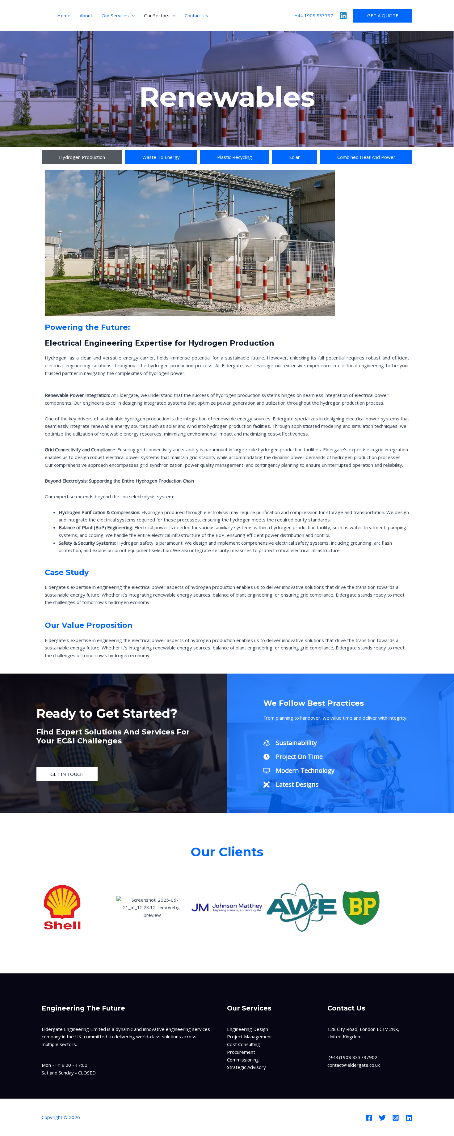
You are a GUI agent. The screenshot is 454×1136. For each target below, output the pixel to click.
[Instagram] (395, 1117)
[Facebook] (369, 1117)
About (86, 15)
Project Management (249, 1036)
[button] (132, 15)
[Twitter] (382, 1117)
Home (63, 15)
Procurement (241, 1052)
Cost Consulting (243, 1044)
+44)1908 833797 (349, 1057)
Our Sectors (157, 15)
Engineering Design (247, 1029)
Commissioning (243, 1060)
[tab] (82, 157)
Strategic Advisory (246, 1067)
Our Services (115, 15)
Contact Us (196, 15)
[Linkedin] (343, 15)
